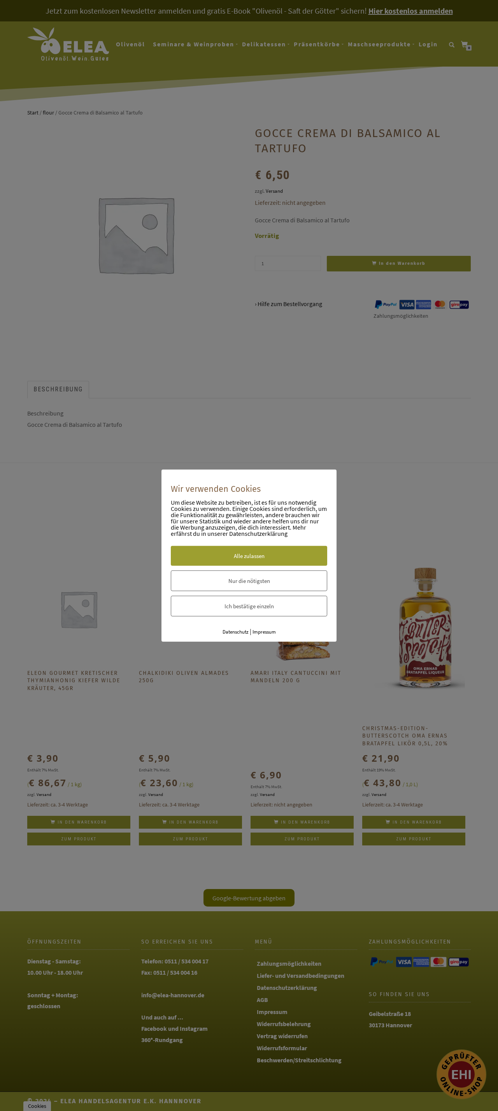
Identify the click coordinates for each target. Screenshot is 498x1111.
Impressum (264, 632)
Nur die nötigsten (249, 581)
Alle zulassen (249, 556)
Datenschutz (236, 632)
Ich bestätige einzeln (249, 606)
